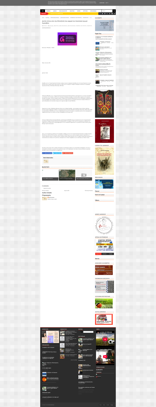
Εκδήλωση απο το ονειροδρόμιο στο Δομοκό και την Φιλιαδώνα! (88, 376)
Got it (107, 2)
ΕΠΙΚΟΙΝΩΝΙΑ (93, 11)
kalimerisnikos (51, 197)
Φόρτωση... (97, 256)
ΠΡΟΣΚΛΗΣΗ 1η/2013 (46, 392)
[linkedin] (112, 13)
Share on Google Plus (69, 153)
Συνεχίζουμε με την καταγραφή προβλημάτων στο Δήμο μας (48, 358)
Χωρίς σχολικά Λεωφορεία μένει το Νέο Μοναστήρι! (88, 355)
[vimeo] (105, 13)
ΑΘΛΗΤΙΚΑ (72, 11)
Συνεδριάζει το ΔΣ (81, 360)
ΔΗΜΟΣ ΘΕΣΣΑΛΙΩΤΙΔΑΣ (63, 25)
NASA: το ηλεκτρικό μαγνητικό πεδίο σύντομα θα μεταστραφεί (53, 378)
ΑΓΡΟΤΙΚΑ (85, 11)
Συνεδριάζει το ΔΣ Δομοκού (52, 372)
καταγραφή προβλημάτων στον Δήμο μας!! (50, 397)
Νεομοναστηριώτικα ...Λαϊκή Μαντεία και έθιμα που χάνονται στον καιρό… (66, 13)
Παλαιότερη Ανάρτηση (89, 190)
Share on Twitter (58, 153)
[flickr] (107, 13)
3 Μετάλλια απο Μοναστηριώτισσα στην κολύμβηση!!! (69, 350)
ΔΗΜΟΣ (55, 11)
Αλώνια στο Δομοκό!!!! (87, 344)
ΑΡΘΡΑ (78, 11)
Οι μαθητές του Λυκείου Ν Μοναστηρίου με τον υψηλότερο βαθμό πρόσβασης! (71, 332)
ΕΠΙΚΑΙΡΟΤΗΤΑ (89, 25)
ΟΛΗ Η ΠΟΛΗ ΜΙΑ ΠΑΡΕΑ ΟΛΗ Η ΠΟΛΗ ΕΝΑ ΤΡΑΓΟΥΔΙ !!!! (71, 344)
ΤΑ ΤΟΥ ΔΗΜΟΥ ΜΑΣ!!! (46, 368)
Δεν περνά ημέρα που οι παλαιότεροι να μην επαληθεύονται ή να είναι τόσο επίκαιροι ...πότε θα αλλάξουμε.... (70, 338)
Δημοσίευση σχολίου (47, 188)
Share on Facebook (48, 153)
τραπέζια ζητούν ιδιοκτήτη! (88, 370)
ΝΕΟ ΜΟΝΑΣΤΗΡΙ (63, 11)
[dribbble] (109, 13)
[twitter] (102, 13)
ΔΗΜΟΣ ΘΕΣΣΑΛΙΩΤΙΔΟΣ (72, 25)
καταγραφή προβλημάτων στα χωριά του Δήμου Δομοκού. (52, 388)
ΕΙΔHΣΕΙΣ (48, 11)
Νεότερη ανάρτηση (45, 190)
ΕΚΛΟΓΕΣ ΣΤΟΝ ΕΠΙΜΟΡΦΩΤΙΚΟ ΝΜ (86, 365)
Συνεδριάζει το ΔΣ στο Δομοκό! (48, 347)
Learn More (101, 2)
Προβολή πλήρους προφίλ (52, 199)
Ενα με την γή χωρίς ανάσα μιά (71, 354)
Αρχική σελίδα (66, 190)
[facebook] (100, 13)
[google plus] (114, 13)
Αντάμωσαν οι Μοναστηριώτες (52, 362)
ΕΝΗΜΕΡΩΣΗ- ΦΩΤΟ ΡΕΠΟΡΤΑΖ (81, 25)
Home (43, 11)
